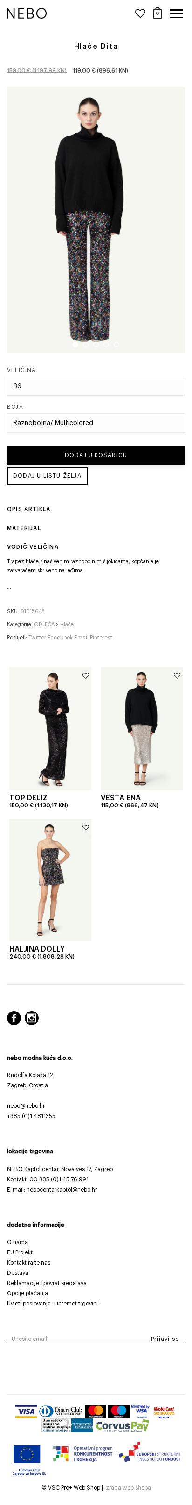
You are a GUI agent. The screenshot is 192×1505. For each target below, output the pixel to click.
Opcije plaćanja (27, 1293)
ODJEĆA (44, 624)
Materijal (24, 528)
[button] (9, 587)
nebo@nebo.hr (26, 1106)
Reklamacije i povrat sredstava (47, 1283)
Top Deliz (28, 798)
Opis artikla (28, 509)
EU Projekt (20, 1252)
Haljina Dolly (37, 949)
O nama (17, 1242)
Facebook (61, 637)
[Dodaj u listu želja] (85, 676)
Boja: (16, 407)
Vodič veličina (33, 547)
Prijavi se (165, 1339)
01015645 (33, 611)
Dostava (17, 1273)
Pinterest (101, 637)
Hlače (67, 624)
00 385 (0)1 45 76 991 (59, 1179)
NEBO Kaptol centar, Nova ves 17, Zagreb (60, 1169)
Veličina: (22, 370)
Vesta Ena (121, 798)
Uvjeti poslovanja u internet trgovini (52, 1303)
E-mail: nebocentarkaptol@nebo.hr (52, 1189)
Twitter (38, 637)
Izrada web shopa (127, 1488)
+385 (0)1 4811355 (31, 1116)
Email (82, 637)
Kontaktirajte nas (28, 1262)
